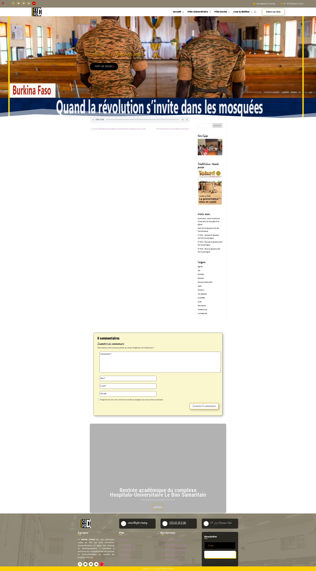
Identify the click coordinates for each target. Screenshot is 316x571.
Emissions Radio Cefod (205, 282)
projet (200, 302)
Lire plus (158, 506)
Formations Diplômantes (176, 550)
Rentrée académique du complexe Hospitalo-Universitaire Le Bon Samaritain (158, 491)
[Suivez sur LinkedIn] (29, 3)
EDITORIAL (201, 274)
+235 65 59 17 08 (177, 522)
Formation (201, 290)
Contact (127, 560)
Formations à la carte (175, 555)
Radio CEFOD (129, 550)
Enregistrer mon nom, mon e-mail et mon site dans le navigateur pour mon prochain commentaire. (131, 400)
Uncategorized (202, 313)
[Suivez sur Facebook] (13, 3)
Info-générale (202, 294)
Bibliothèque (129, 545)
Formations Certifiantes (176, 545)
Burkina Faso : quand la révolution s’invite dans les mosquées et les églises (209, 221)
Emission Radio (171, 560)
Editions (126, 555)
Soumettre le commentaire (204, 406)
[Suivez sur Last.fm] (34, 3)
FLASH (200, 286)
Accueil (177, 12)
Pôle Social (221, 12)
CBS (199, 270)
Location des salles (173, 540)
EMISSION (201, 278)
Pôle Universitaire (198, 12)
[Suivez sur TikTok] (101, 564)
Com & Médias (241, 12)
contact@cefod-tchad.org (265, 3)
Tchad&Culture (202, 309)
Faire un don (273, 12)
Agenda (200, 266)
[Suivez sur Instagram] (23, 3)
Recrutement (202, 305)
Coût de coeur (103, 66)
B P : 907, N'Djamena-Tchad (293, 3)
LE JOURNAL (201, 298)
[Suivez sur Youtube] (18, 3)
